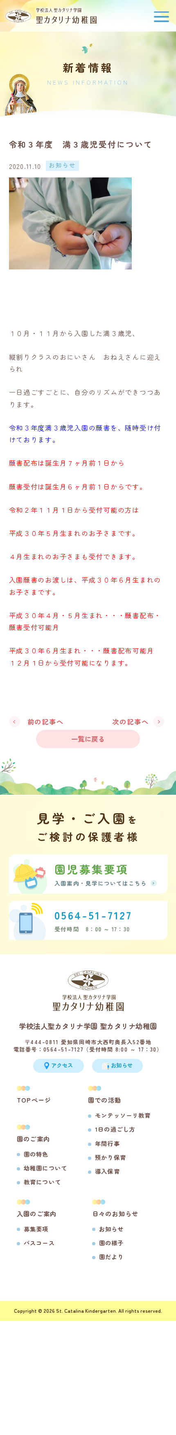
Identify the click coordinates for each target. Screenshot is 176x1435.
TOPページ (34, 1099)
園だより (111, 1256)
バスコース (39, 1242)
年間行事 (107, 1143)
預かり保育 (110, 1157)
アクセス (62, 1065)
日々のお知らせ (115, 1213)
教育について (42, 1181)
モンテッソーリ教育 (123, 1115)
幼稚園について (45, 1168)
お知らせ (111, 1228)
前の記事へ (45, 721)
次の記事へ (130, 721)
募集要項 (36, 1228)
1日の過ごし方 (115, 1129)
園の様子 (111, 1242)
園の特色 (36, 1154)
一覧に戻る (88, 739)
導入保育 (107, 1171)
